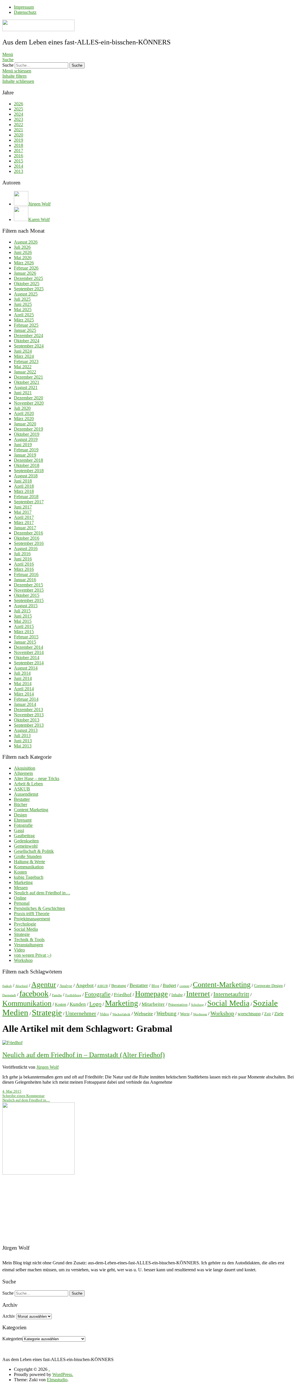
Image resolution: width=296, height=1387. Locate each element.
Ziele (279, 1013)
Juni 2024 (23, 351)
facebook (34, 993)
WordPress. (62, 1374)
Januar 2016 (25, 579)
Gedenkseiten (26, 840)
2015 (18, 160)
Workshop (23, 960)
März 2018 (24, 491)
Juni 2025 (23, 304)
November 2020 (29, 403)
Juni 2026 (23, 252)
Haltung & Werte (29, 861)
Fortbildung (73, 995)
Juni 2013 (23, 740)
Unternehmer (80, 1013)
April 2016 (24, 564)
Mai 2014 (23, 683)
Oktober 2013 (26, 719)
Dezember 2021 (28, 377)
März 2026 (24, 262)
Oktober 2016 (26, 538)
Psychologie (25, 923)
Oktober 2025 (26, 283)
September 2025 (29, 288)
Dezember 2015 (28, 584)
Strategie (22, 934)
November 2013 (29, 714)
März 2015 (24, 631)
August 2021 (26, 387)
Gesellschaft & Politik (34, 851)
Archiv (8, 1316)
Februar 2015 (26, 636)
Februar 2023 (26, 361)
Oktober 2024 (26, 340)
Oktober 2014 (26, 657)
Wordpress (200, 1014)
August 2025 (26, 293)
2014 (18, 166)
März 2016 (24, 569)
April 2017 (24, 517)
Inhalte (177, 994)
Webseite (143, 1013)
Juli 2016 (22, 553)
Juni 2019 (23, 444)
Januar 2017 (25, 527)
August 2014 (26, 668)
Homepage (151, 994)
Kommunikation (29, 866)
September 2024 (29, 345)
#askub (7, 986)
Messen (21, 887)
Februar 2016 (26, 574)
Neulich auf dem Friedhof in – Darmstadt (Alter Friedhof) (83, 1055)
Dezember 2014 (28, 647)
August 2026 (26, 242)
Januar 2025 (25, 330)
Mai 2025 (23, 309)
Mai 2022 (23, 366)
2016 (18, 155)
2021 (18, 129)
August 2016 (26, 548)
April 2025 (24, 314)
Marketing (23, 882)
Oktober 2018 (26, 465)
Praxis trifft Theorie (31, 913)
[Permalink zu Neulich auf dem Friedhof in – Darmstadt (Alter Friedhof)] (12, 1042)
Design (20, 814)
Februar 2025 (26, 325)
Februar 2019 (26, 449)
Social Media (26, 929)
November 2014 (29, 652)
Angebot (85, 985)
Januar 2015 (25, 642)
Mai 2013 (23, 745)
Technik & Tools (29, 939)
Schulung (197, 1004)
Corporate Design (268, 985)
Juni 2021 (23, 392)
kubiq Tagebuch (28, 877)
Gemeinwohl (26, 846)
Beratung (118, 985)
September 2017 (29, 501)
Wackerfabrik (121, 1014)
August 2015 (26, 605)
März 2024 (24, 356)
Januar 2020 (25, 423)
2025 (18, 108)
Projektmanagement (32, 918)
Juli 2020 (22, 408)
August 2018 (26, 475)
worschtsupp (249, 1013)
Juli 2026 (22, 247)
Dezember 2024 (28, 335)
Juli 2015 (22, 610)
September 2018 (29, 470)
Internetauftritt (231, 994)
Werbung (166, 1013)
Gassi (19, 830)
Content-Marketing (222, 984)
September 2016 (29, 543)
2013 (18, 171)
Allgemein (23, 773)
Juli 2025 (22, 299)
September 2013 (29, 725)
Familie (57, 995)
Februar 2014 (26, 699)
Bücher (20, 804)
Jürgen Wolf (47, 1067)
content (184, 986)
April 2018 (24, 486)
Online (20, 898)
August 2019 (26, 439)
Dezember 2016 (28, 532)
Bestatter (22, 799)
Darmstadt (9, 995)
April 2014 (24, 688)
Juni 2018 (23, 480)
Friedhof (123, 994)
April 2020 (24, 413)
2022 (18, 124)
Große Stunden (28, 856)
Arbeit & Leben (28, 783)
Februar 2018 (26, 496)
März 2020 (24, 418)
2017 (18, 150)
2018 (18, 145)
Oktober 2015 (26, 595)
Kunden (78, 1004)
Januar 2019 (25, 455)
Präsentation (178, 1005)
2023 (18, 119)
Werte (185, 1014)
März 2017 (24, 522)
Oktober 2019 (26, 434)
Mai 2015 (23, 621)
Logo (95, 1004)
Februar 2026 (26, 268)
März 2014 (24, 693)
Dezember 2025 (28, 278)
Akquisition (24, 768)
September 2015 (29, 600)
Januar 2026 (25, 273)
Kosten (20, 872)
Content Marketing (31, 809)
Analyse (66, 986)
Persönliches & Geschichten (39, 908)
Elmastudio (57, 1379)
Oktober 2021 (26, 382)
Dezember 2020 (28, 397)
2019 (18, 140)
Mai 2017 (23, 512)
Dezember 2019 (28, 429)
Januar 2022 (25, 371)
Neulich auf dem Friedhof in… (42, 892)
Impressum (24, 7)
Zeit (267, 1014)
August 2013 (26, 730)
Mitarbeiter (153, 1004)
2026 (18, 103)
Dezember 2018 (28, 460)
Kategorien (12, 1338)
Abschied (21, 986)
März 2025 (24, 319)
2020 (18, 134)
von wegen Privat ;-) (32, 955)
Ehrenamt (23, 820)
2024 (18, 114)
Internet (198, 994)
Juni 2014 (23, 678)
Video (19, 949)
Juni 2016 (23, 558)
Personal (21, 903)
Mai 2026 (23, 257)
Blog (155, 986)
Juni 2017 (23, 506)
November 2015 (29, 590)
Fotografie (23, 825)
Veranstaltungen (28, 944)
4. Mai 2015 (11, 1091)
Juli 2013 (22, 735)
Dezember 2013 (28, 709)
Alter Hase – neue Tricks (36, 778)
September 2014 (29, 662)
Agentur (43, 984)
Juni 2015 (23, 616)
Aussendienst (26, 794)
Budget (169, 985)
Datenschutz (25, 12)
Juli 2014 (22, 673)
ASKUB (22, 788)
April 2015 (24, 626)
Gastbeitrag (24, 835)
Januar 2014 (25, 704)
